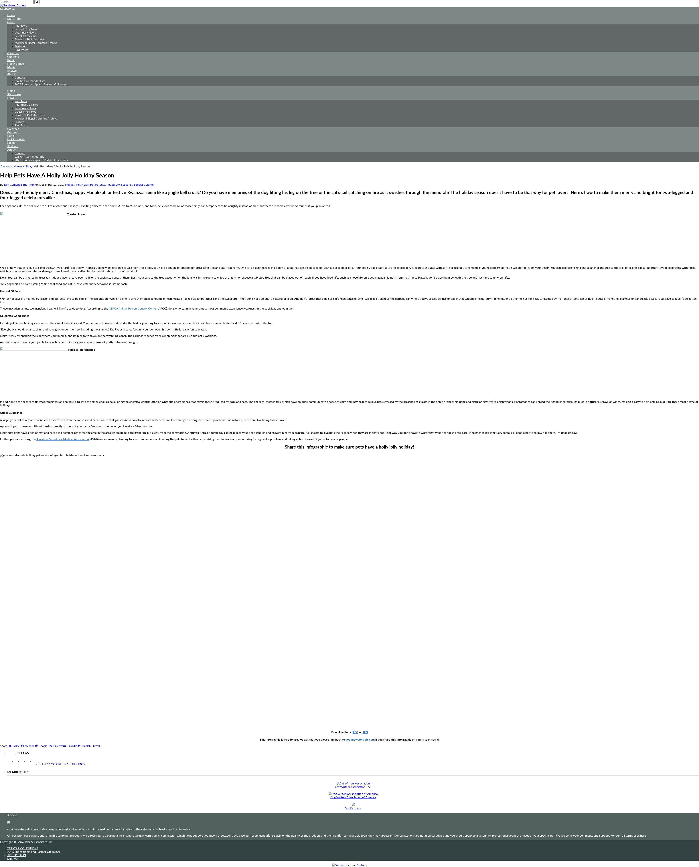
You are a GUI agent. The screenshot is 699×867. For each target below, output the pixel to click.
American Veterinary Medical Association (62, 439)
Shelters (12, 70)
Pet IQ (11, 60)
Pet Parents (97, 184)
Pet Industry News (26, 29)
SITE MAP (13, 858)
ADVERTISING (16, 855)
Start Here (14, 18)
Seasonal (126, 184)
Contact (20, 77)
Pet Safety (113, 184)
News (11, 22)
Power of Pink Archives (29, 39)
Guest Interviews (25, 36)
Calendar (13, 53)
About (11, 74)
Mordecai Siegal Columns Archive (36, 43)
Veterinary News (25, 32)
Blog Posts (21, 49)
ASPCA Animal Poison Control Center (133, 308)
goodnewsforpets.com (360, 739)
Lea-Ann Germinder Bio (29, 81)
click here (640, 835)
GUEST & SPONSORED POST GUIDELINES (62, 764)
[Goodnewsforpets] (13, 5)
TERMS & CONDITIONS (22, 848)
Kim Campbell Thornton (19, 184)
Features (20, 46)
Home (11, 15)
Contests (13, 56)
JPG (365, 732)
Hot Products (16, 63)
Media (11, 67)
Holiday (70, 184)
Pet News (21, 25)
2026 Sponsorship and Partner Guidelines (41, 84)
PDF (355, 732)
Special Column (144, 184)
